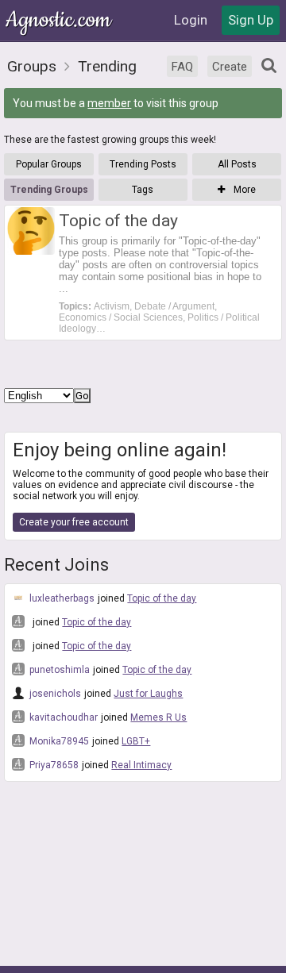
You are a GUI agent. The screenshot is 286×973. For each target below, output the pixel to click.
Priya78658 (53, 765)
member (109, 103)
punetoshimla (58, 669)
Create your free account (74, 522)
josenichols (54, 693)
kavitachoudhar (62, 717)
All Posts (237, 164)
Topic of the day (161, 598)
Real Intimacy (141, 765)
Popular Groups (49, 164)
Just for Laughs (148, 693)
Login (190, 20)
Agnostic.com (60, 20)
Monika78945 (58, 741)
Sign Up (250, 20)
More (243, 189)
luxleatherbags (61, 598)
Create (229, 67)
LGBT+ (136, 741)
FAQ (182, 67)
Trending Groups (49, 189)
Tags (142, 189)
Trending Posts (143, 164)
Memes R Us (158, 717)
